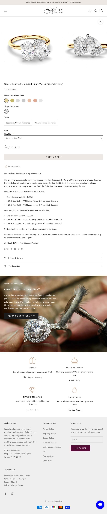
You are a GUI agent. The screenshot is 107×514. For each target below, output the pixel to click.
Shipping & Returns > (32, 377)
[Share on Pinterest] (19, 249)
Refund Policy (48, 438)
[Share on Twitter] (15, 249)
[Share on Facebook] (11, 249)
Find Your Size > (75, 409)
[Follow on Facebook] (5, 493)
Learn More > (32, 409)
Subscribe (80, 448)
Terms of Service (50, 442)
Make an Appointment (21, 316)
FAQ (44, 451)
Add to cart (53, 157)
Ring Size (9, 134)
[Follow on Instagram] (12, 493)
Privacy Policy (48, 428)
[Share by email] (22, 249)
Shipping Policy (49, 433)
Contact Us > (74, 380)
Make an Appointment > (30, 173)
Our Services (48, 456)
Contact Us (47, 460)
